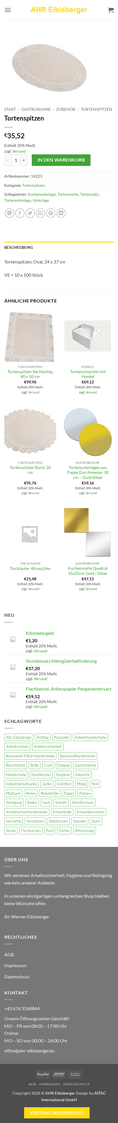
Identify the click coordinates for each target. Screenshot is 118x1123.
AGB (9, 954)
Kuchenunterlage (42, 194)
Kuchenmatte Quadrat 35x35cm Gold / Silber (88, 571)
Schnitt (61, 802)
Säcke (11, 830)
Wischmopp (84, 830)
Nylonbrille (49, 793)
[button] (7, 10)
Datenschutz (17, 976)
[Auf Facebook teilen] (20, 213)
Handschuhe (16, 774)
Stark (96, 821)
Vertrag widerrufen (57, 1112)
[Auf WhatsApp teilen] (9, 213)
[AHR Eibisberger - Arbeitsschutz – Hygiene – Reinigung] (59, 10)
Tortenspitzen (96, 109)
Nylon (31, 793)
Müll (95, 783)
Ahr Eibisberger (19, 737)
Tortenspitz (89, 194)
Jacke (47, 783)
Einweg (64, 765)
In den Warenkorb (61, 159)
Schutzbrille (62, 812)
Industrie (82, 774)
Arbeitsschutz (17, 746)
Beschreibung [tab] (18, 247)
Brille (34, 765)
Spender (79, 821)
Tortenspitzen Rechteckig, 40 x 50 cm (30, 374)
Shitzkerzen (58, 821)
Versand (19, 151)
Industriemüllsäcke (21, 783)
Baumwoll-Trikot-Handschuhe (30, 756)
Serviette (13, 821)
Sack (46, 802)
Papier (69, 793)
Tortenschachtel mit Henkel (88, 374)
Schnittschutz (83, 802)
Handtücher (41, 774)
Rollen (32, 802)
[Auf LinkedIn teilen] (61, 213)
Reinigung (14, 802)
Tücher (64, 830)
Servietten (35, 821)
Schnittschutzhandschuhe (27, 812)
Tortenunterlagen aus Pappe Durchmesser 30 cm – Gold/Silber (88, 472)
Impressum (15, 965)
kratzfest (64, 783)
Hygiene (63, 774)
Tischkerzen (31, 830)
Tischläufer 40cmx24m (30, 568)
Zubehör (65, 109)
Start (10, 109)
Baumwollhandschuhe (77, 756)
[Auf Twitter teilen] (30, 213)
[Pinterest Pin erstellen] (51, 213)
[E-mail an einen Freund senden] (40, 213)
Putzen (85, 793)
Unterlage (41, 200)
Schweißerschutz (91, 812)
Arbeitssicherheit (48, 746)
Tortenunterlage (17, 200)
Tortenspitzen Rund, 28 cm (30, 470)
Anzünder (62, 737)
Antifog (43, 737)
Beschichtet (15, 765)
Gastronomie (36, 109)
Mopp (81, 783)
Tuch (50, 830)
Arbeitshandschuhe (90, 737)
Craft (48, 765)
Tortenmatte (68, 194)
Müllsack (13, 793)
